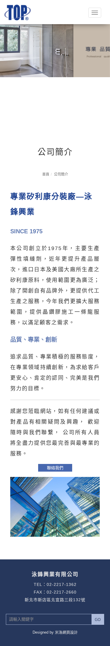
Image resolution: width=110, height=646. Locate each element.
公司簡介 (61, 174)
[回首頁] (17, 12)
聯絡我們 (55, 467)
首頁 (45, 174)
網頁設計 (70, 632)
